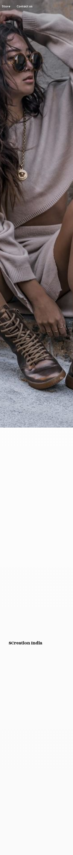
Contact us (24, 6)
